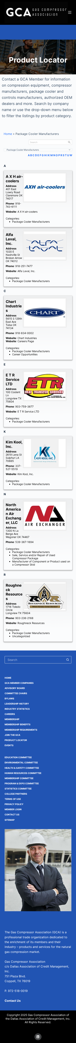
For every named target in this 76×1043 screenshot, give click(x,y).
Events (9, 745)
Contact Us (12, 814)
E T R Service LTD (28, 411)
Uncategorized (21, 636)
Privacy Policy (14, 804)
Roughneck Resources (31, 623)
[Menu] (69, 12)
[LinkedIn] (38, 1036)
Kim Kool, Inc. (26, 474)
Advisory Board (15, 688)
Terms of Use (13, 799)
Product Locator (16, 740)
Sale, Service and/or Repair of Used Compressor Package (33, 557)
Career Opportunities (24, 354)
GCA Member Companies (19, 683)
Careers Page (26, 341)
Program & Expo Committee (22, 783)
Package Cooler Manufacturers (31, 221)
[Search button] (67, 659)
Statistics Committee (18, 788)
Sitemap (10, 820)
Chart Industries (27, 338)
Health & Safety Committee (22, 768)
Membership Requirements (21, 729)
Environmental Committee (21, 762)
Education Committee (18, 757)
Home (8, 134)
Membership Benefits (17, 724)
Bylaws (9, 698)
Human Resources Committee (23, 773)
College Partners (16, 793)
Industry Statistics (17, 708)
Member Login (13, 809)
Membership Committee (19, 778)
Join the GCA (12, 735)
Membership (12, 719)
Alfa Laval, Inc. (26, 271)
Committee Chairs (16, 693)
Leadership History (17, 703)
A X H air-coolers (27, 211)
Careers (10, 714)
